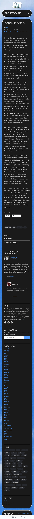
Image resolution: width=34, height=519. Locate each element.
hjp (5, 385)
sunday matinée (10, 450)
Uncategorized (8, 436)
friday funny (7, 375)
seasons (25, 31)
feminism (6, 372)
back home (8, 227)
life (19, 466)
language (6, 395)
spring (7, 482)
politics (6, 417)
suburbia (6, 426)
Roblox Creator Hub (9, 503)
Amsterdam (7, 348)
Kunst (20, 463)
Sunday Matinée (8, 428)
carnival (8, 238)
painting (6, 412)
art (5, 353)
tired (25, 485)
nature (21, 31)
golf (5, 382)
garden (6, 379)
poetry (5, 415)
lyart (7, 27)
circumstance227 (14, 257)
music (5, 406)
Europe (6, 369)
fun (6, 458)
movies (6, 404)
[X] (8, 322)
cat (14, 227)
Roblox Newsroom (8, 501)
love (7, 468)
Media (5, 399)
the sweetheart (8, 430)
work (5, 439)
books (5, 358)
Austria (6, 355)
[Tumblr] (12, 322)
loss (5, 398)
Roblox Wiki (7, 505)
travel (5, 434)
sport (17, 479)
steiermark (15, 482)
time (5, 433)
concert (21, 452)
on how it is (7, 411)
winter (21, 487)
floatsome (12, 13)
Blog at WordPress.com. (24, 513)
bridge (5, 360)
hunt (5, 390)
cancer (6, 361)
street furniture (8, 425)
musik (20, 468)
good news (7, 383)
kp (14, 463)
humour (6, 388)
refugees (6, 420)
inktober (6, 393)
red (5, 419)
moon (5, 403)
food (5, 374)
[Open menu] (29, 13)
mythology (7, 407)
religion (15, 477)
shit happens (9, 479)
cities (5, 366)
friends (6, 377)
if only (5, 391)
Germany (12, 31)
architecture (7, 352)
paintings (8, 474)
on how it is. (15, 471)
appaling (6, 350)
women (6, 438)
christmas (6, 364)
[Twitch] (5, 322)
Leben (7, 466)
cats (9, 31)
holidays (17, 31)
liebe (14, 466)
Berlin (5, 31)
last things (6, 396)
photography (7, 414)
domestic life (7, 367)
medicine (6, 401)
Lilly (25, 227)
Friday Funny (10, 243)
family (5, 371)
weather (14, 487)
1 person (12, 276)
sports (5, 423)
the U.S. (6, 431)
